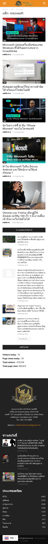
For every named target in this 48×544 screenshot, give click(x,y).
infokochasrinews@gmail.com (28, 425)
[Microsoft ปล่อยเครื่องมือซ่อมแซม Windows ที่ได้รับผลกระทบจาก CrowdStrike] (24, 30)
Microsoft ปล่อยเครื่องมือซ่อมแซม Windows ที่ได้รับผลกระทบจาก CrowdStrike (23, 48)
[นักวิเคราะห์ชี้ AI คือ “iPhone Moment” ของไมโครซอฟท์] (24, 110)
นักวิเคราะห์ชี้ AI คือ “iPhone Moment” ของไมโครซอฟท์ (19, 127)
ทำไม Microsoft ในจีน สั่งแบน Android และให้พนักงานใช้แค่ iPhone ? (20, 169)
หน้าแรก (5, 9)
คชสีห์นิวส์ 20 (7, 54)
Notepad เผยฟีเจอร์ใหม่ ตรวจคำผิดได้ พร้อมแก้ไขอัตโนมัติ (23, 88)
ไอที (4, 40)
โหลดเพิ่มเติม (23, 339)
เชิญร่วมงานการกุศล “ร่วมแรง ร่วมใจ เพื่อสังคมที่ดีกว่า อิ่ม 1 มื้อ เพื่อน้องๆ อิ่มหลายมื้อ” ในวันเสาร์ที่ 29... (31, 308)
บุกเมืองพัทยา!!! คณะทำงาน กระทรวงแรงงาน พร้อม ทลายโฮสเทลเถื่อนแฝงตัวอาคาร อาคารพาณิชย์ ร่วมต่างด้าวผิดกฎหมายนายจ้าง (30, 461)
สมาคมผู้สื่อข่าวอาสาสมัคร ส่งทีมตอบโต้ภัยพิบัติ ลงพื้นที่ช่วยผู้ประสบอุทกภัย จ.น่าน (30, 239)
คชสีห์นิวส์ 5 (6, 222)
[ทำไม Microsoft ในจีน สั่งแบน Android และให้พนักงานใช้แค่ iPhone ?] (24, 150)
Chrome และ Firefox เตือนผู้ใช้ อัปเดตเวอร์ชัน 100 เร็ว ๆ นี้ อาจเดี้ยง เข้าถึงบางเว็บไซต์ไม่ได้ (24, 216)
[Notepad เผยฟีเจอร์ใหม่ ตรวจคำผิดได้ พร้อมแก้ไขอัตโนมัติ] (24, 72)
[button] (4, 3)
